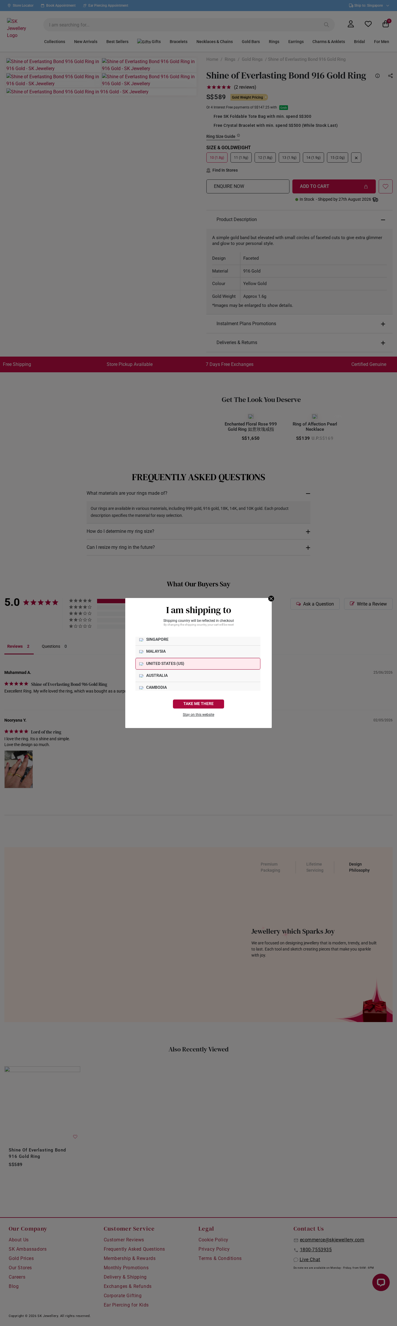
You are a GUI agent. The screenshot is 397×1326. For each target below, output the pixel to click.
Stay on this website (198, 715)
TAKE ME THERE (198, 703)
